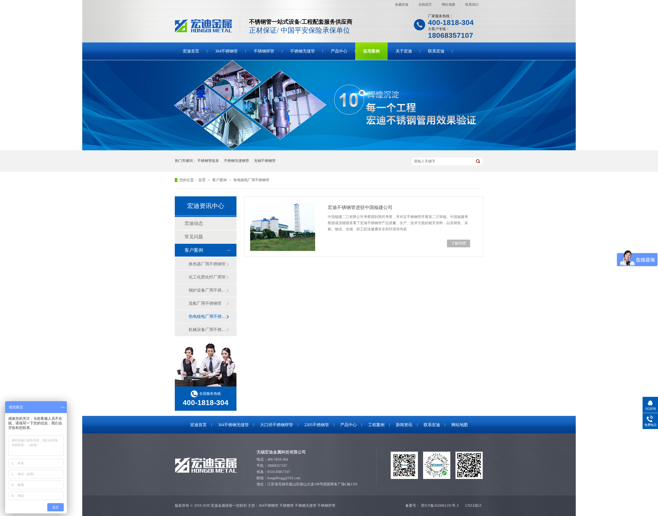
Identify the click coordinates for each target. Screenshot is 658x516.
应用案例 (371, 51)
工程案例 (376, 425)
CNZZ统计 (473, 506)
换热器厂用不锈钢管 (207, 264)
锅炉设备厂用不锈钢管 (207, 290)
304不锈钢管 (226, 51)
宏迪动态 (194, 223)
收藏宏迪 (401, 4)
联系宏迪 (436, 51)
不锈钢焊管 (264, 51)
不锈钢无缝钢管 (236, 161)
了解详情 (458, 243)
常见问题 (194, 236)
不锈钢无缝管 (302, 51)
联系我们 (472, 4)
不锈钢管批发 (208, 161)
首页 (202, 180)
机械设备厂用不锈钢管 (207, 329)
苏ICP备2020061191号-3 (440, 506)
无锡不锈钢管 (265, 161)
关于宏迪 (404, 51)
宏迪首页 (191, 51)
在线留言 (425, 4)
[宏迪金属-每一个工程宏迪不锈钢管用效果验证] (329, 149)
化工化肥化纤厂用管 (207, 277)
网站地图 (448, 4)
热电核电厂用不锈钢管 (251, 180)
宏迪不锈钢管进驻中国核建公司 (360, 207)
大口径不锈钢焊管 (276, 425)
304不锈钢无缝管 (233, 425)
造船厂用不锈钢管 (205, 303)
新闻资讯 (404, 425)
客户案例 (220, 180)
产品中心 (339, 51)
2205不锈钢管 (316, 425)
